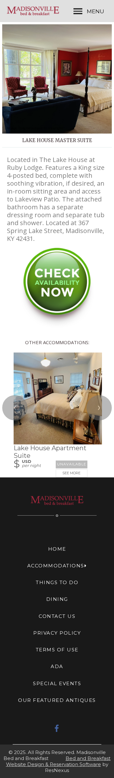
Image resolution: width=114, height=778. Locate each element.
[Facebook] (57, 728)
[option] (57, 79)
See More (71, 473)
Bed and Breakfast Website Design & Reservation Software (58, 761)
